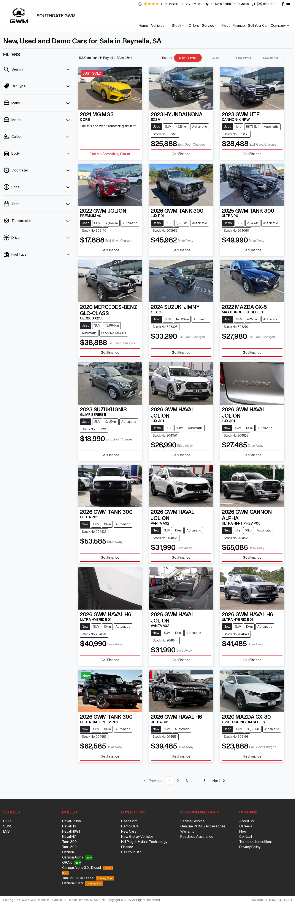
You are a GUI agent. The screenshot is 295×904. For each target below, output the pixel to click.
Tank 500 (69, 847)
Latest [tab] (215, 57)
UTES (7, 821)
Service (208, 25)
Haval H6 (69, 826)
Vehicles (157, 25)
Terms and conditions (256, 841)
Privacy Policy (249, 847)
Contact (245, 836)
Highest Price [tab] (243, 57)
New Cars (128, 831)
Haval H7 (69, 836)
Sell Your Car (258, 25)
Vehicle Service (192, 821)
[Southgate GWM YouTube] (289, 4)
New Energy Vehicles (137, 836)
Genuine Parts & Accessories (202, 826)
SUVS (8, 826)
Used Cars (129, 821)
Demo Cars (130, 826)
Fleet (226, 25)
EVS (6, 831)
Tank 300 (69, 841)
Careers (245, 826)
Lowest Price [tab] (271, 57)
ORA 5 (67, 862)
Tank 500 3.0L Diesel (78, 878)
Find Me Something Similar (110, 154)
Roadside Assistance (196, 836)
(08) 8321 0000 (267, 3)
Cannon (68, 852)
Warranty (187, 831)
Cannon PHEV (72, 883)
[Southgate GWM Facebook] (283, 4)
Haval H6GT (71, 831)
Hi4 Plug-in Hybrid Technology (144, 841)
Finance (239, 25)
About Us (246, 821)
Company (278, 25)
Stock (176, 25)
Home (143, 25)
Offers (194, 25)
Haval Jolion (71, 821)
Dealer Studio (280, 899)
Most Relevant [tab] (188, 57)
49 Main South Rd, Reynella (230, 3)
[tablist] (229, 58)
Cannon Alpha (72, 857)
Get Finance (181, 154)
